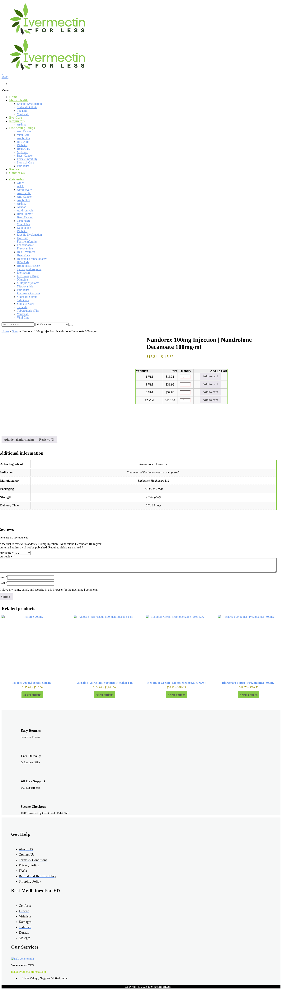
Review (14, 169)
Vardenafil (23, 114)
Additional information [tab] (19, 439)
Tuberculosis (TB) (28, 310)
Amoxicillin (24, 193)
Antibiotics (23, 138)
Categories (16, 179)
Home (13, 96)
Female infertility (27, 159)
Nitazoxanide (25, 286)
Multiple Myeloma (28, 283)
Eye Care (15, 117)
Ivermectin (23, 272)
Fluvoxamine (25, 248)
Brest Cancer (25, 155)
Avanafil (22, 207)
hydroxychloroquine (29, 269)
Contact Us (17, 172)
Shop (15, 331)
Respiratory (17, 121)
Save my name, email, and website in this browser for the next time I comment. (50, 589)
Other (20, 182)
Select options (32, 694)
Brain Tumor (24, 214)
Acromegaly (24, 189)
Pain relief (23, 166)
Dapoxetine (24, 227)
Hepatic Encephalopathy (32, 258)
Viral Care (23, 134)
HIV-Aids (23, 141)
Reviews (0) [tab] (46, 439)
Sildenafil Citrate (27, 107)
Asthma (21, 124)
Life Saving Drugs (22, 128)
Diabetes (22, 145)
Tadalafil (22, 110)
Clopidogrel (24, 220)
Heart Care (23, 148)
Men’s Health (18, 100)
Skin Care (23, 300)
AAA (20, 186)
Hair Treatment (26, 251)
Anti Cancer (24, 131)
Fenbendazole (25, 245)
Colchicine (23, 224)
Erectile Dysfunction (29, 103)
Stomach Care (25, 162)
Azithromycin (25, 210)
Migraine (22, 152)
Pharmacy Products (28, 293)
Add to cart (210, 376)
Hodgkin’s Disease (28, 265)
